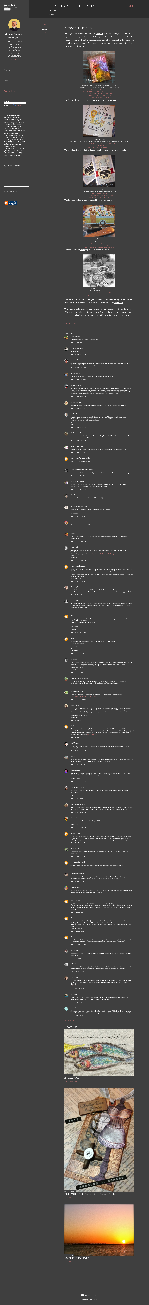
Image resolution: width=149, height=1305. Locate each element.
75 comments (73, 1081)
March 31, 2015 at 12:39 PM (78, 912)
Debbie (73, 950)
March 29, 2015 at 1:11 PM (78, 868)
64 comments (73, 1197)
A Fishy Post (72, 1077)
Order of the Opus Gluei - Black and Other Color (99, 195)
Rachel (73, 977)
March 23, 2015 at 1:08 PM (78, 452)
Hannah (73, 848)
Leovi (72, 522)
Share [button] (44, 24)
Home (52, 14)
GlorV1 (73, 743)
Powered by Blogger (90, 1295)
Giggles (73, 770)
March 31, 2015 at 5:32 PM (78, 931)
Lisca (72, 659)
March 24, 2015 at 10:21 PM (78, 489)
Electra (73, 600)
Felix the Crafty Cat (77, 678)
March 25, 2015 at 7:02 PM (78, 686)
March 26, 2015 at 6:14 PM (78, 737)
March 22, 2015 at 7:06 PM (78, 342)
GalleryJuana (75, 446)
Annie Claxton (75, 1008)
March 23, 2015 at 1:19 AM (78, 408)
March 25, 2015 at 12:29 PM (78, 653)
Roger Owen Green (77, 507)
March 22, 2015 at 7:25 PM (78, 354)
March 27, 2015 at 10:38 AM (78, 764)
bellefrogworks (76, 874)
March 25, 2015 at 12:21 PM (78, 632)
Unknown (74, 918)
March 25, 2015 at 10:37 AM (78, 610)
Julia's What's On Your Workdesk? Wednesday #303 (99, 247)
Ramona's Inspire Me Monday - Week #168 (99, 293)
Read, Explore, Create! (71, 6)
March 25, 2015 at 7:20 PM (78, 699)
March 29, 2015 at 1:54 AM (78, 843)
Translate (20, 105)
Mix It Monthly (92, 734)
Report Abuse (9, 91)
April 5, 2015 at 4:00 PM (78, 1002)
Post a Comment (70, 1020)
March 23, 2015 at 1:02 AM (78, 396)
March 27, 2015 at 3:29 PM (78, 812)
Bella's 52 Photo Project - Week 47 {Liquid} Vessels (99, 297)
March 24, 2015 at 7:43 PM (78, 475)
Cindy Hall (74, 433)
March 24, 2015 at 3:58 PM (78, 464)
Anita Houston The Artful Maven (82, 470)
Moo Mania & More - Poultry (99, 89)
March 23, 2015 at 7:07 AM (78, 427)
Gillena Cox (74, 818)
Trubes (73, 616)
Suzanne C (74, 360)
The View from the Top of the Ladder (83, 696)
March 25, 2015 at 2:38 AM (78, 516)
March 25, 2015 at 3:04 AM (78, 528)
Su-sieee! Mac (75, 692)
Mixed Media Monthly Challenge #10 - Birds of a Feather (99, 91)
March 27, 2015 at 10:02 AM (78, 751)
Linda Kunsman (76, 804)
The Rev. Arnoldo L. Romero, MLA (14, 36)
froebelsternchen (77, 414)
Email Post (72, 323)
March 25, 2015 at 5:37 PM (78, 672)
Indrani (73, 534)
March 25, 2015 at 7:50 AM (78, 581)
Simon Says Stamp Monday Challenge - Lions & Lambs (99, 143)
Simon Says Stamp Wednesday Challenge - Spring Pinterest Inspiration (99, 245)
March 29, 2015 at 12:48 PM (78, 856)
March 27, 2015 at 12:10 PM (78, 781)
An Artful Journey (76, 1258)
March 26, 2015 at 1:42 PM (78, 720)
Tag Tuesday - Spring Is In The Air (99, 243)
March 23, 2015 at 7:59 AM (78, 440)
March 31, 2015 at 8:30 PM (78, 944)
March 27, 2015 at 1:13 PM (78, 798)
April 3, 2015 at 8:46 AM (77, 988)
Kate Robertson (76, 787)
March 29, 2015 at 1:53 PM (78, 881)
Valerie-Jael (74, 402)
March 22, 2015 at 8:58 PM (78, 379)
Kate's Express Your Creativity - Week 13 (99, 97)
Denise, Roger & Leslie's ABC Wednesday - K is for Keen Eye (99, 295)
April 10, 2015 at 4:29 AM (78, 1015)
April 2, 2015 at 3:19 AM (77, 971)
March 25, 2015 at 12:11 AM (78, 501)
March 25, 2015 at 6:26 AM (78, 560)
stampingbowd (76, 587)
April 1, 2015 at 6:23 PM (77, 958)
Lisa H (73, 994)
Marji (72, 756)
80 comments (73, 1262)
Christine (74, 337)
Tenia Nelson (75, 348)
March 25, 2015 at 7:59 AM (78, 594)
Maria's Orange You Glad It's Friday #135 (99, 95)
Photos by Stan (76, 862)
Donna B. (74, 901)
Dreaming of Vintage (78, 458)
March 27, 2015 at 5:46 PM (78, 827)
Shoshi (73, 705)
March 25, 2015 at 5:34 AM (78, 541)
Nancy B (74, 373)
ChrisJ (73, 495)
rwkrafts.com (75, 986)
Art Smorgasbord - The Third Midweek (89, 1193)
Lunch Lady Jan (76, 566)
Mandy (73, 547)
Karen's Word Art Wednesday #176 (99, 197)
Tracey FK (74, 833)
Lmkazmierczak (76, 481)
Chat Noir (74, 385)
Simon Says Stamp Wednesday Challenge (100, 554)
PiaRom (73, 726)
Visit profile (14, 60)
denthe (73, 887)
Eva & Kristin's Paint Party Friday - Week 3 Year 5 (99, 93)
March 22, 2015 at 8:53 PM (78, 367)
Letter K (45, 32)
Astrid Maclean (76, 964)
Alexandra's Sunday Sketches (99, 145)
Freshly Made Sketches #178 (99, 193)
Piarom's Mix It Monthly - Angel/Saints (99, 147)
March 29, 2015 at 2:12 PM (78, 895)
